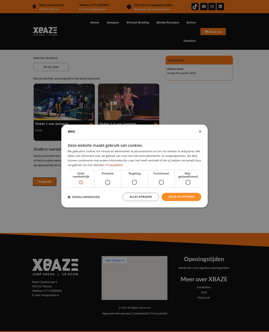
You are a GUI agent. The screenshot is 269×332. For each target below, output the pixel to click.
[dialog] (134, 165)
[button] (84, 197)
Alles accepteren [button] (181, 197)
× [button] (200, 131)
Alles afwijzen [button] (141, 197)
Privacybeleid (114, 165)
